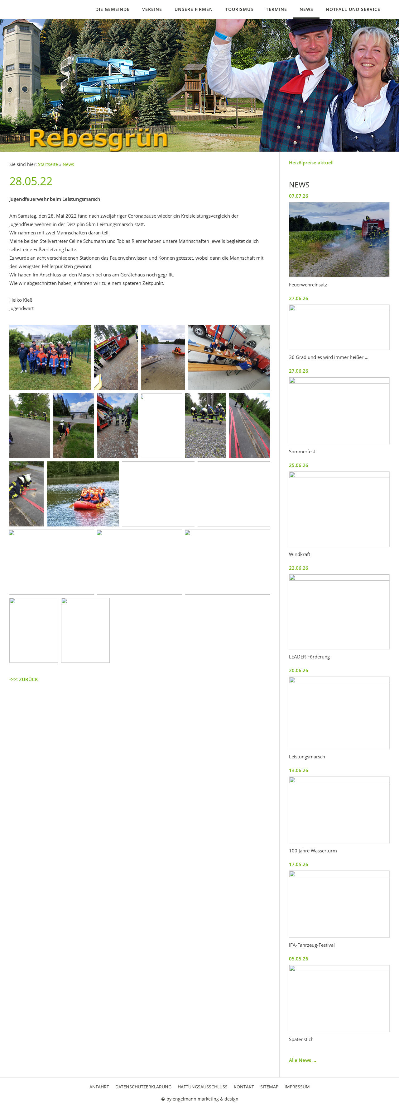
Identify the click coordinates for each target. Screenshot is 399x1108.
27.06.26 (298, 298)
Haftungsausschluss (203, 1087)
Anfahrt (99, 1087)
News (306, 9)
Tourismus (239, 9)
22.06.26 (298, 568)
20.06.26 (298, 670)
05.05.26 (298, 958)
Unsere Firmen (194, 9)
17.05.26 (298, 864)
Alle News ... (302, 1060)
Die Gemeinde (112, 9)
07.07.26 (298, 196)
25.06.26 (298, 465)
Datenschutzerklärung (143, 1087)
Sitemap (269, 1087)
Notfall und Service (353, 9)
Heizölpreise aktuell (311, 162)
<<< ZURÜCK (23, 679)
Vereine (152, 9)
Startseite (48, 164)
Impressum (297, 1087)
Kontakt (244, 1087)
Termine (276, 9)
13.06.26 (298, 770)
